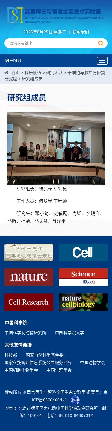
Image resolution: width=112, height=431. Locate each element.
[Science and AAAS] (83, 277)
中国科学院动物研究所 (25, 332)
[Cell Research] (28, 302)
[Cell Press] (83, 252)
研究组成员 (32, 78)
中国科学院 (16, 322)
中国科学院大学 (69, 332)
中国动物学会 (92, 362)
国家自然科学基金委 (44, 355)
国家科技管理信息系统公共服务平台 (37, 362)
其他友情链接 (18, 344)
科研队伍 (32, 72)
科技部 (10, 355)
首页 (15, 72)
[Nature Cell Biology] (83, 302)
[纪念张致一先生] (28, 252)
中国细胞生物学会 (21, 370)
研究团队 (54, 72)
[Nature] (28, 277)
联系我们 (80, 32)
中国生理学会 (59, 370)
